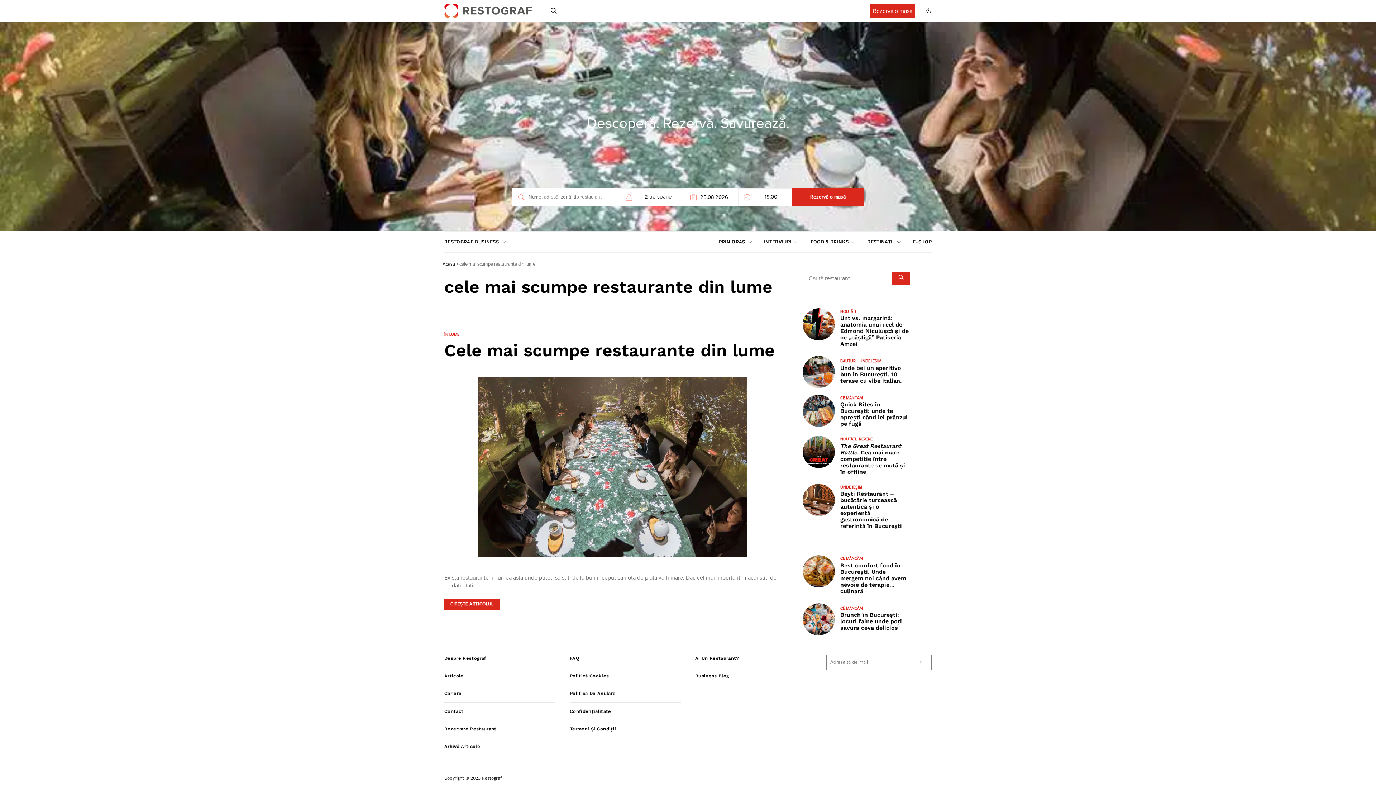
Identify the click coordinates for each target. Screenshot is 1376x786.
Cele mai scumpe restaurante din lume (609, 350)
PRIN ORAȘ (732, 241)
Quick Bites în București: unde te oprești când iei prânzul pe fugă (874, 414)
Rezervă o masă (828, 197)
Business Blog (712, 675)
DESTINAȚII (880, 241)
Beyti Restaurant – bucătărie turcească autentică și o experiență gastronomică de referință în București (871, 509)
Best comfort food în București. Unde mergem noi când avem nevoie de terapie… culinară (873, 578)
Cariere (453, 693)
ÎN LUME (451, 335)
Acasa (449, 264)
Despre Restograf (465, 658)
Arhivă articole (462, 746)
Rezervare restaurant (470, 729)
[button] (929, 11)
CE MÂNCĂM (851, 398)
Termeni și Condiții (593, 729)
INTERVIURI (778, 241)
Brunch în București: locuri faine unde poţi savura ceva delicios (871, 621)
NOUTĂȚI (848, 312)
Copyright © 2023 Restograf (473, 778)
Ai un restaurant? (717, 658)
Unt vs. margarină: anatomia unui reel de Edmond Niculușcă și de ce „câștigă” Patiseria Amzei (874, 331)
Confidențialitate (590, 711)
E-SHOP (922, 241)
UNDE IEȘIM (871, 361)
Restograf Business (471, 241)
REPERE (866, 439)
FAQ (574, 658)
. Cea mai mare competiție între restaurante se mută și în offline (872, 459)
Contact (453, 711)
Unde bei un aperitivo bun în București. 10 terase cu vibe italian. (871, 374)
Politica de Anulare (593, 693)
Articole (454, 675)
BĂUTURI (848, 361)
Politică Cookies (589, 675)
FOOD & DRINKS (830, 241)
